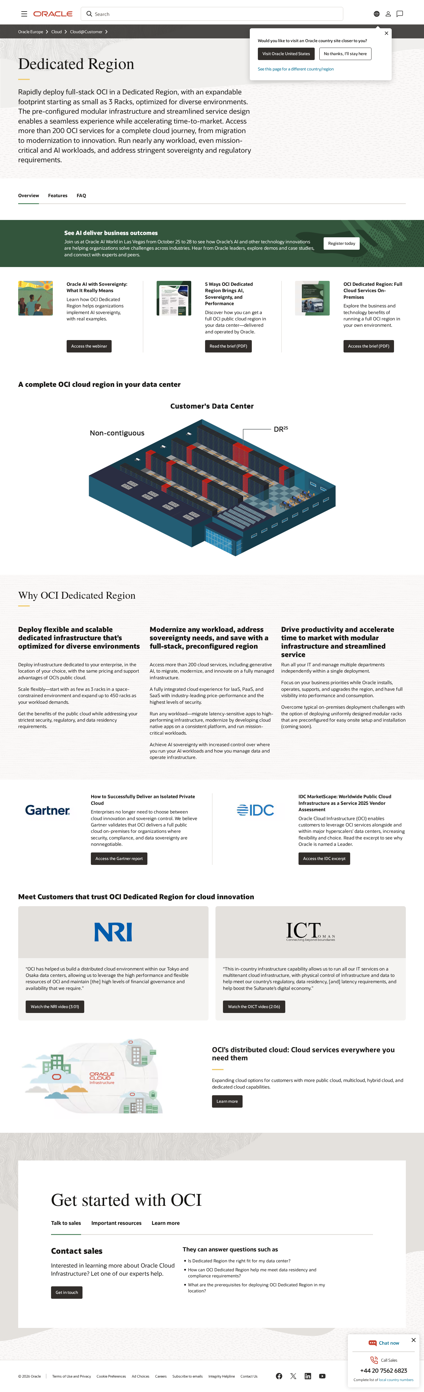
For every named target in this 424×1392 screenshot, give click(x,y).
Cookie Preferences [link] (111, 1376)
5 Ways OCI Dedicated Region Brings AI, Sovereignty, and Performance (229, 293)
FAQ (81, 195)
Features (57, 195)
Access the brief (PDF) (366, 346)
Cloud (56, 31)
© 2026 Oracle (29, 1376)
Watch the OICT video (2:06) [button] (254, 1006)
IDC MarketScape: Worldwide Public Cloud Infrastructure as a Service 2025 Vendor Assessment (345, 802)
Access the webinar (89, 346)
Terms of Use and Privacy (71, 1376)
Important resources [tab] (116, 1222)
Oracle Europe (30, 31)
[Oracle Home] (53, 14)
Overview (28, 195)
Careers (161, 1376)
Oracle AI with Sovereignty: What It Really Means (97, 287)
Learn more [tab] (166, 1222)
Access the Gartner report (119, 858)
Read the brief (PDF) (226, 346)
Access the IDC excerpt (324, 858)
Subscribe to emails (187, 1376)
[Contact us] (399, 13)
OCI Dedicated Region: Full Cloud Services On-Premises (373, 290)
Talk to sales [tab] (66, 1222)
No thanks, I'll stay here (345, 53)
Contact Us (249, 1376)
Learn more (225, 1101)
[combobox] (212, 14)
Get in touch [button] (67, 1292)
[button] (24, 13)
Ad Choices (140, 1376)
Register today (341, 243)
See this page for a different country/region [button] (296, 69)
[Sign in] (388, 13)
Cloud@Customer (86, 31)
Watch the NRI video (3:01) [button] (55, 1006)
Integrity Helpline (222, 1376)
